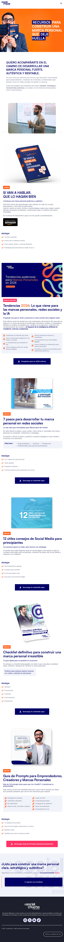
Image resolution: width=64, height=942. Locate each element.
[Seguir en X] (30, 920)
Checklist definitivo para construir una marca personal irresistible (32, 654)
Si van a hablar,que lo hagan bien (19, 195)
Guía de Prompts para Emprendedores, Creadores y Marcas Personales (32, 778)
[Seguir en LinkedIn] (34, 920)
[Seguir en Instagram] (25, 920)
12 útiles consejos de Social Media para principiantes (32, 541)
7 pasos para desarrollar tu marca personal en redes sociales (28, 421)
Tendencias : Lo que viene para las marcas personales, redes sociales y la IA (32, 309)
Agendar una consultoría (34, 882)
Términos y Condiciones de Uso (53, 934)
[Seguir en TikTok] (39, 920)
